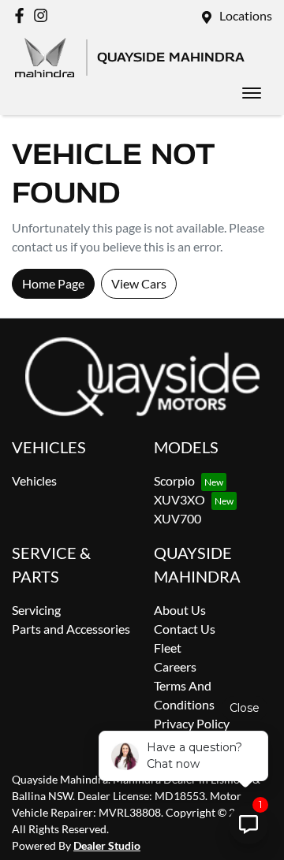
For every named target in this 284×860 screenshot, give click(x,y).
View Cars (138, 283)
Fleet (167, 647)
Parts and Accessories (71, 628)
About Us (180, 609)
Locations (245, 15)
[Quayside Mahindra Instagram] (43, 15)
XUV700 (177, 518)
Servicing (36, 609)
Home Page (53, 283)
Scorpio (174, 480)
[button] (251, 93)
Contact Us (184, 628)
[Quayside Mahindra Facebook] (22, 15)
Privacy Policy (192, 723)
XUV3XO (179, 499)
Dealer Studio (106, 845)
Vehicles (34, 480)
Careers (175, 666)
